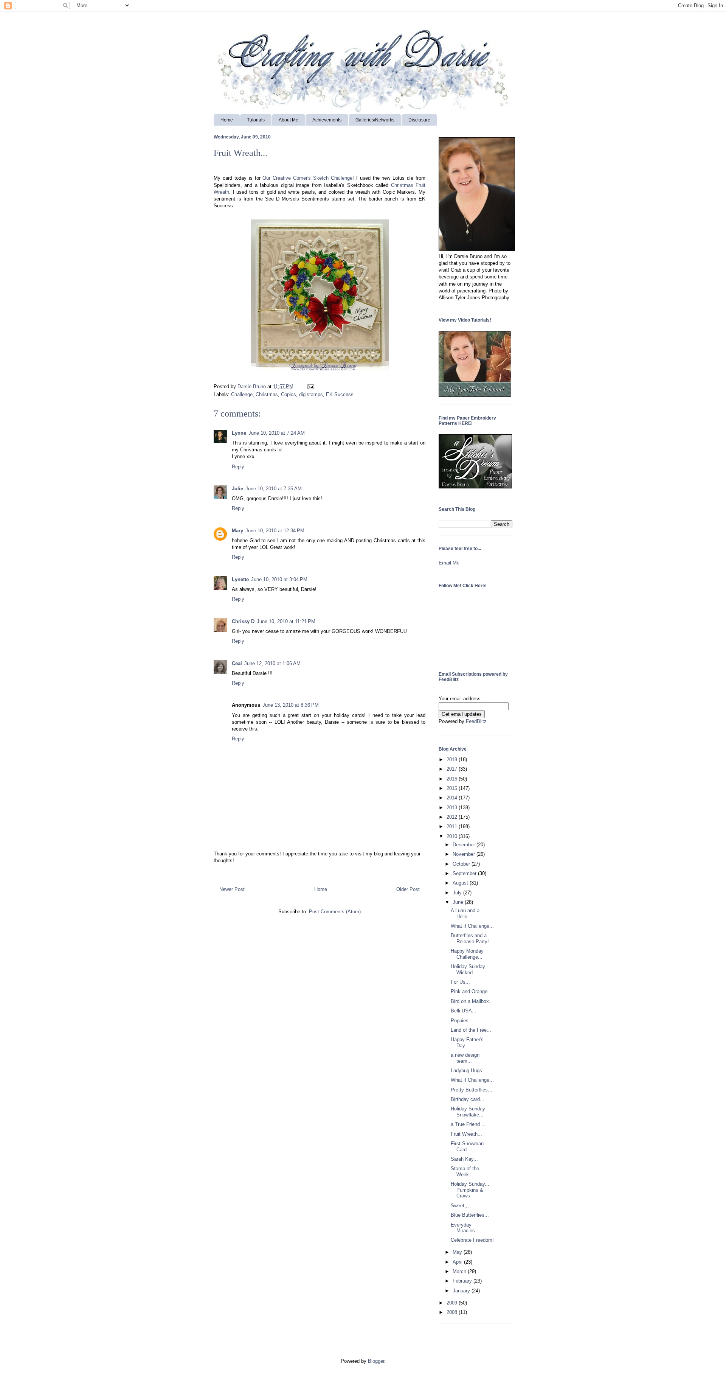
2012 (453, 817)
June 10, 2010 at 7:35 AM (273, 488)
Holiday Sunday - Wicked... (469, 969)
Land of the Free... (471, 1030)
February (463, 1281)
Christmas (267, 394)
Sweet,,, (460, 1205)
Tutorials (256, 120)
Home (226, 120)
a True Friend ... (468, 1124)
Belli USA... (463, 1011)
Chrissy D (243, 621)
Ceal (237, 663)
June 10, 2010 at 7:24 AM (276, 433)
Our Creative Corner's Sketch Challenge (307, 178)
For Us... (460, 982)
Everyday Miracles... (465, 1228)
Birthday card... (467, 1099)
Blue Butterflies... (470, 1215)
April (458, 1262)
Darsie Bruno (252, 386)
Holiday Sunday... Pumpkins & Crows (470, 1190)
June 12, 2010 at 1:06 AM (272, 663)
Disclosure (419, 120)
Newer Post (232, 889)
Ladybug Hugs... (469, 1070)
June (459, 902)
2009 (453, 1303)
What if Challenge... (472, 926)
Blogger (376, 1361)
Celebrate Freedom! (472, 1240)
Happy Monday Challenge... (467, 954)
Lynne (239, 433)
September (465, 873)
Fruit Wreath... (466, 1134)
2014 (453, 798)
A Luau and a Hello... (465, 913)
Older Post (408, 889)
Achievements (326, 120)
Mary (237, 530)
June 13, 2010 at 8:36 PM (290, 705)
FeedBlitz (476, 721)
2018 (453, 759)
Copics (288, 394)
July (458, 893)
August (461, 883)
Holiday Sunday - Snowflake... (469, 1112)
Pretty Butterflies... (471, 1090)
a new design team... (465, 1058)
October (462, 864)
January (462, 1291)
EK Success (340, 394)
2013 (453, 807)
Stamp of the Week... (465, 1171)
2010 (453, 836)
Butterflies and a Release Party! (470, 938)
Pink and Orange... (471, 991)
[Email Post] (309, 386)
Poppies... (462, 1020)
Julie (237, 488)
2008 (453, 1312)
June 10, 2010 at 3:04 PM (279, 579)
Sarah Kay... (464, 1159)
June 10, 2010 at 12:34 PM (274, 530)
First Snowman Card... (467, 1146)
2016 (453, 779)
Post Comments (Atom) (335, 911)
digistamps (311, 394)
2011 (453, 826)
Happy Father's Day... (467, 1042)
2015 (453, 788)
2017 (453, 769)
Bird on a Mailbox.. (471, 1001)
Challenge (242, 394)
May (458, 1252)
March (460, 1271)
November (464, 854)
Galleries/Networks (374, 120)
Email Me (449, 563)
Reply (238, 467)
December (464, 844)
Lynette (240, 579)
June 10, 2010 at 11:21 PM (286, 621)
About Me (288, 120)
